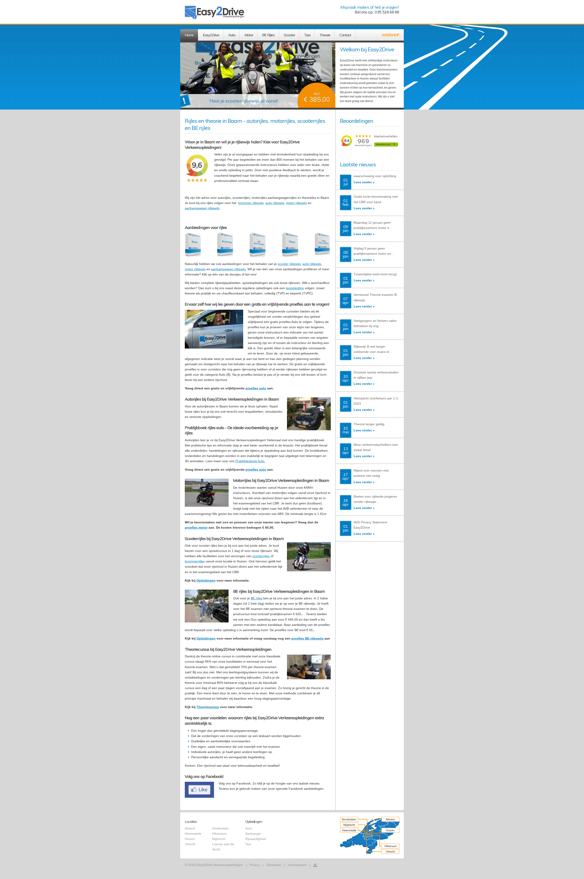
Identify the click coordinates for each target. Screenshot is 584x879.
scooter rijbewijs (289, 264)
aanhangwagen (196, 208)
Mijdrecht (218, 839)
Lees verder (363, 182)
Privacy (254, 865)
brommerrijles (195, 561)
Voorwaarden (297, 865)
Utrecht (190, 844)
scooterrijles (261, 556)
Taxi (248, 844)
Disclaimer (273, 865)
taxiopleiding (295, 288)
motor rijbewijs (296, 203)
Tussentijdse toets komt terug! (375, 274)
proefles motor (196, 527)
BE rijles (256, 598)
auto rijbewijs (275, 203)
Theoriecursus (207, 707)
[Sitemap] (315, 865)
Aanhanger (253, 833)
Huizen (190, 839)
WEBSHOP (390, 35)
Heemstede (193, 833)
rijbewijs (213, 208)
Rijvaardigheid (255, 839)
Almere (190, 828)
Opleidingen (206, 580)
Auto (248, 828)
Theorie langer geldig (369, 424)
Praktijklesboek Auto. (250, 461)
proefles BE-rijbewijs (307, 638)
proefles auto (255, 388)
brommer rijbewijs (251, 203)
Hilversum (219, 833)
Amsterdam (220, 828)
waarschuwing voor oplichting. (375, 176)
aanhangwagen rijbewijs (228, 269)
